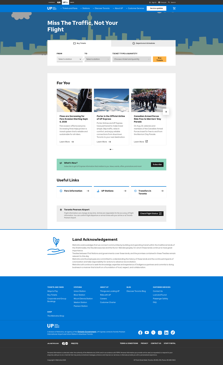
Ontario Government (87, 332)
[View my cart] (174, 8)
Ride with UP (105, 295)
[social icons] (53, 326)
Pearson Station (81, 306)
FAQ (155, 302)
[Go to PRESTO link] (74, 343)
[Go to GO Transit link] (65, 343)
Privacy (144, 343)
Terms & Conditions (129, 343)
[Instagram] (160, 333)
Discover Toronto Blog (136, 291)
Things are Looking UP (110, 291)
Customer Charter (108, 302)
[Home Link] (51, 8)
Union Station (80, 291)
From (59, 54)
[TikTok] (173, 333)
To (86, 54)
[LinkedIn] (166, 333)
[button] (166, 112)
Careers (103, 299)
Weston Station (80, 302)
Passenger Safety (160, 299)
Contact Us (158, 291)
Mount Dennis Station (83, 299)
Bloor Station (79, 295)
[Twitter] (153, 333)
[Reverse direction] (84, 59)
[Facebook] (140, 333)
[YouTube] (147, 333)
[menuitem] (51, 2)
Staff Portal (170, 343)
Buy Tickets (159, 59)
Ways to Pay (52, 291)
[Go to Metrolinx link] (53, 343)
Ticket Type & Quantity (124, 54)
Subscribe (157, 164)
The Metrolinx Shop (55, 316)
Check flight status (149, 213)
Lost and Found (160, 295)
